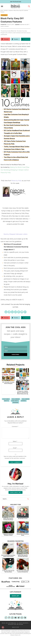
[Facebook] (6, 617)
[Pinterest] (9, 617)
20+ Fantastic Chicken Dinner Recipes (8, 382)
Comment (15, 426)
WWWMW (4, 15)
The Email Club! (15, 1)
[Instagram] (12, 617)
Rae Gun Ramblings (15, 6)
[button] (28, 60)
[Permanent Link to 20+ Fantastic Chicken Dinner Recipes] (8, 380)
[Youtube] (15, 617)
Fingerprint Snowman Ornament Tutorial (8, 535)
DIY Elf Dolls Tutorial (22, 518)
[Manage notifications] (3, 627)
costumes (6, 399)
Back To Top (15, 627)
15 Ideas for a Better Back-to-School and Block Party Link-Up (22, 392)
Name (15, 441)
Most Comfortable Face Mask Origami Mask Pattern (8, 556)
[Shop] (25, 617)
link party (15, 400)
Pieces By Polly (6, 172)
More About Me (15, 492)
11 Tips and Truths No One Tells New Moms (8, 571)
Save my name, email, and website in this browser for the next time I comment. (15, 457)
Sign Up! (15, 596)
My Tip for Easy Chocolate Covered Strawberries (23, 571)
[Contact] (22, 617)
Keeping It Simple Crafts (19, 170)
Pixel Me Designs (18, 624)
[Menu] (2, 6)
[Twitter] (18, 617)
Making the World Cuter (18, 167)
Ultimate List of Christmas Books (23, 535)
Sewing (23, 400)
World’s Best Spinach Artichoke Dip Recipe (8, 519)
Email (15, 448)
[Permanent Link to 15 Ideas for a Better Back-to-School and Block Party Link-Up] (22, 389)
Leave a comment (5, 26)
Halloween (15, 399)
